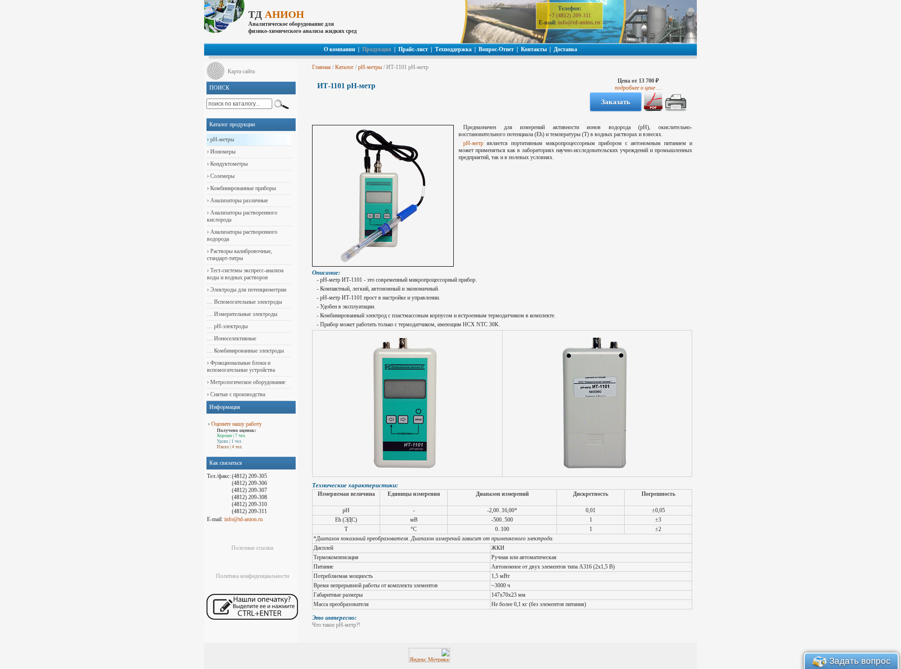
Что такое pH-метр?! (336, 625)
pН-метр (473, 143)
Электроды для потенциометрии (247, 289)
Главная (321, 67)
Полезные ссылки (252, 548)
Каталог (344, 67)
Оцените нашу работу (236, 424)
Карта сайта (241, 71)
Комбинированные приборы (242, 188)
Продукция (376, 49)
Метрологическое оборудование (247, 382)
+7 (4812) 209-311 (570, 15)
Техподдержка (453, 49)
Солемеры (222, 176)
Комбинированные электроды (248, 350)
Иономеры (222, 151)
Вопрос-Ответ (496, 49)
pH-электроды (230, 326)
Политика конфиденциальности (252, 576)
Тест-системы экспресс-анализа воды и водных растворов (245, 274)
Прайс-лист (413, 49)
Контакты (534, 49)
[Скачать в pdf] (653, 109)
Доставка (565, 49)
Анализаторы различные (238, 200)
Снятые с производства (237, 394)
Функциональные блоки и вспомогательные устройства (241, 366)
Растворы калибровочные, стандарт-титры (239, 254)
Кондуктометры (228, 164)
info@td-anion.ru (579, 22)
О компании (339, 49)
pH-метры (370, 67)
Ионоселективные (234, 338)
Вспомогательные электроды (247, 302)
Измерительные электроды (245, 314)
